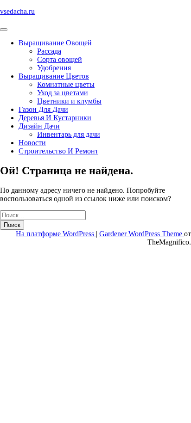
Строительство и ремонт (58, 151)
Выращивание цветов (54, 76)
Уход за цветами (62, 93)
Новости (32, 143)
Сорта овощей (59, 59)
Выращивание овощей (55, 43)
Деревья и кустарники (55, 118)
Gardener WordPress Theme (141, 234)
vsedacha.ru (17, 11)
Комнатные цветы (66, 84)
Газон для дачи (43, 109)
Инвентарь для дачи (68, 134)
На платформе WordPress (56, 234)
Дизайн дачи (39, 126)
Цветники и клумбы (69, 101)
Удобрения (54, 68)
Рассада (49, 51)
